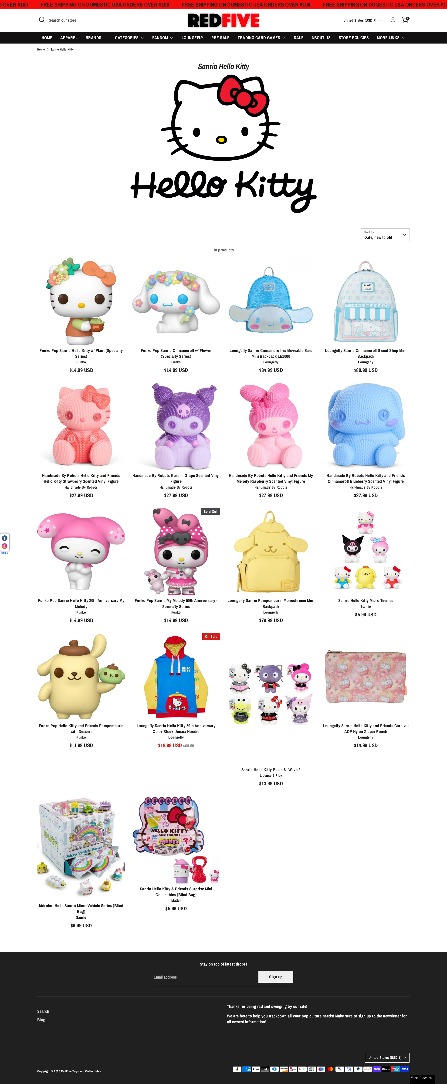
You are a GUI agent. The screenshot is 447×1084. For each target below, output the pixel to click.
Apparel (69, 38)
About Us (321, 38)
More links (389, 38)
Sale (299, 38)
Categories (127, 38)
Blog (41, 1020)
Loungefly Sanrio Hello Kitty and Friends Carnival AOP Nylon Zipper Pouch (366, 728)
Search (43, 1011)
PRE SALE (220, 38)
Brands (94, 38)
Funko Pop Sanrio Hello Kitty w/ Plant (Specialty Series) (81, 353)
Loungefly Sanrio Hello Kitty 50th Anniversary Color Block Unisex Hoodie (176, 728)
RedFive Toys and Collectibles (81, 1071)
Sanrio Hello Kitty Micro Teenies (365, 600)
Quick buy (81, 337)
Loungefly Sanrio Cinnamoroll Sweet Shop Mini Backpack (365, 353)
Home (47, 38)
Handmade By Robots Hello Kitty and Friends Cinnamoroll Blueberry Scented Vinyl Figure (366, 478)
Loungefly (192, 38)
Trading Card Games (259, 38)
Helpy (4, 552)
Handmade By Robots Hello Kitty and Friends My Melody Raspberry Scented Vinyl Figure (271, 478)
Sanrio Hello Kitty (62, 49)
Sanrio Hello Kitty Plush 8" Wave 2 (271, 770)
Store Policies (354, 38)
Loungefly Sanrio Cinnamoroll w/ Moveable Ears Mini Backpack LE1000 (271, 353)
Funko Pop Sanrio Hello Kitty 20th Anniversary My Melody (81, 603)
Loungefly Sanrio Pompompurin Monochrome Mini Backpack (270, 603)
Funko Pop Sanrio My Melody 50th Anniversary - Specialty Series (176, 603)
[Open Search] (42, 19)
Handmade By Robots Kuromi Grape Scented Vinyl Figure (176, 478)
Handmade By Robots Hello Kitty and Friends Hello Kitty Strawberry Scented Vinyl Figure (81, 478)
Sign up (275, 977)
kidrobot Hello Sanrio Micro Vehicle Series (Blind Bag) (81, 908)
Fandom (160, 38)
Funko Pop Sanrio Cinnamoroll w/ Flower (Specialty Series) (176, 353)
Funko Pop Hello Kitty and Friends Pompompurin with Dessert (81, 728)
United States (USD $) (359, 20)
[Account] (393, 20)
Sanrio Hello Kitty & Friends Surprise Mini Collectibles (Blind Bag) (176, 892)
